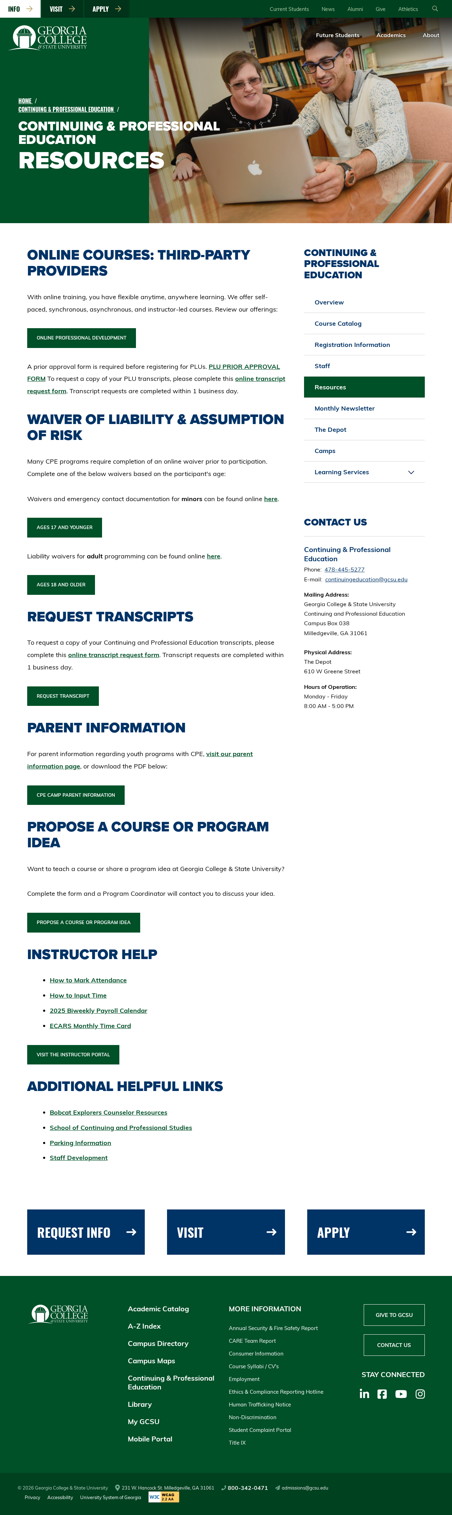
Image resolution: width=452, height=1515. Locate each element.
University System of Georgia (110, 1497)
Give (381, 9)
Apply (102, 8)
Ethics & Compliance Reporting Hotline (276, 1391)
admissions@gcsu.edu (305, 1488)
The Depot (330, 429)
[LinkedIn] (364, 1394)
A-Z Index (144, 1326)
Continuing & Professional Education (66, 109)
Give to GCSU (394, 1315)
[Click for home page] (47, 49)
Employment (244, 1379)
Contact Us (394, 1345)
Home (25, 101)
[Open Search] (435, 8)
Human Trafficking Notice (260, 1404)
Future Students (337, 35)
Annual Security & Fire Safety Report (273, 1328)
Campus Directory (158, 1343)
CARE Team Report (252, 1340)
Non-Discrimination (252, 1417)
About (431, 35)
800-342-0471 (248, 1487)
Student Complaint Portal (260, 1430)
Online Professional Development (81, 338)
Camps (325, 451)
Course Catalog (338, 323)
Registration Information (352, 345)
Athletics (408, 9)
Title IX (237, 1442)
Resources (330, 387)
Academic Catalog (158, 1308)
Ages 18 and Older (61, 584)
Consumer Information (256, 1353)
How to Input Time (78, 995)
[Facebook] (382, 1394)
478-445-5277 (345, 569)
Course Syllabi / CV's (254, 1366)
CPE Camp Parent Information (76, 795)
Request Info (74, 1232)
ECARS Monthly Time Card (90, 1026)
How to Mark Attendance (88, 980)
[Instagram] (420, 1394)
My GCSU (144, 1421)
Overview (329, 302)
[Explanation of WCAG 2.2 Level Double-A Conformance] (163, 1497)
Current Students (289, 9)
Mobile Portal (150, 1438)
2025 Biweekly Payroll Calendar (98, 1010)
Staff (322, 366)
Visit (58, 8)
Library (140, 1404)
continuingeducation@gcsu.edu (366, 579)
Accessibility (60, 1497)
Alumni (355, 9)
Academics (391, 35)
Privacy (32, 1497)
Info (16, 8)
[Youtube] (401, 1394)
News (328, 9)
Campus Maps (151, 1360)
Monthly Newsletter (345, 408)
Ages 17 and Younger (65, 527)
